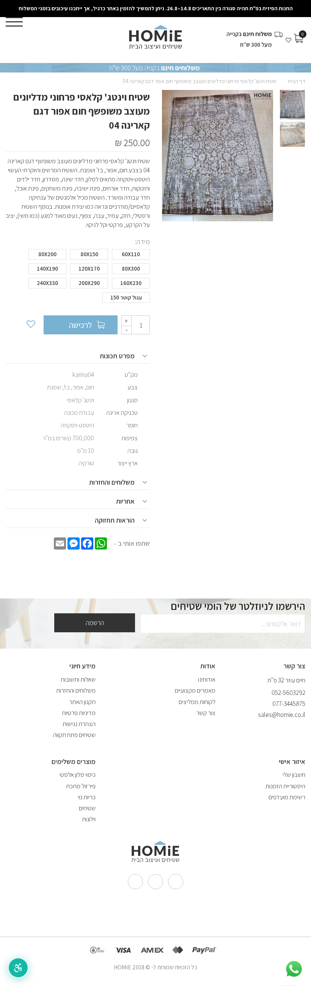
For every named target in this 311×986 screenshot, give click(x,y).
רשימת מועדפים (287, 797)
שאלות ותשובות (78, 679)
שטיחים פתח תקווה (74, 735)
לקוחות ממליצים (197, 702)
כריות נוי (87, 797)
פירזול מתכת (81, 786)
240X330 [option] (47, 283)
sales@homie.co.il (281, 714)
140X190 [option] (47, 268)
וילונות (89, 819)
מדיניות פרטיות (79, 713)
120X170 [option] (89, 268)
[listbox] (78, 278)
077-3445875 (288, 703)
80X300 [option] (131, 268)
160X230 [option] (130, 283)
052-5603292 (288, 692)
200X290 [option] (89, 283)
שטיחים (87, 808)
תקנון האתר (82, 702)
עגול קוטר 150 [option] (126, 297)
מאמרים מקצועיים (195, 690)
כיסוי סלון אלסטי (78, 774)
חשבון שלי (294, 774)
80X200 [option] (47, 254)
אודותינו (206, 679)
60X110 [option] (131, 254)
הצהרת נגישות (79, 724)
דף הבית (296, 81)
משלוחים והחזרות (76, 690)
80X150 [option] (89, 254)
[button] (18, 967)
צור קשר (205, 713)
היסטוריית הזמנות (285, 786)
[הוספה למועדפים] (30, 324)
